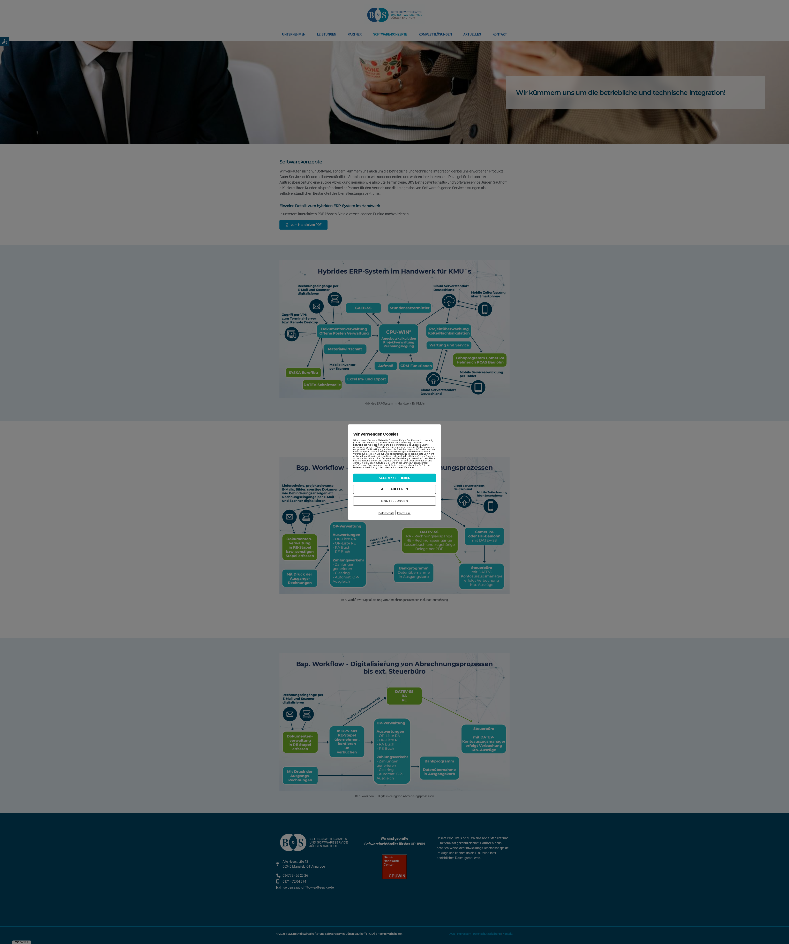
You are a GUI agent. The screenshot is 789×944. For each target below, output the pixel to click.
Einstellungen (394, 501)
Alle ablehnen (394, 489)
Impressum (404, 513)
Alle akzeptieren (394, 478)
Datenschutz (386, 513)
